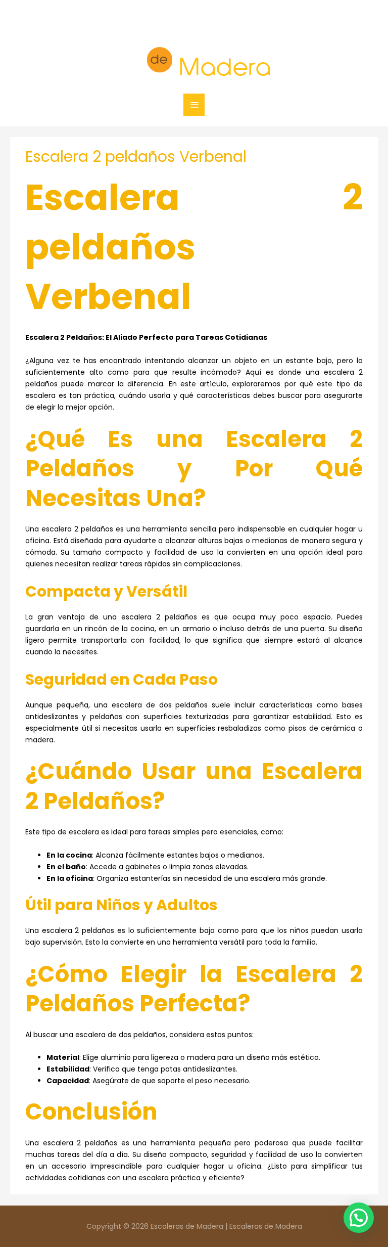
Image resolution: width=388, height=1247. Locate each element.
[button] (359, 1218)
